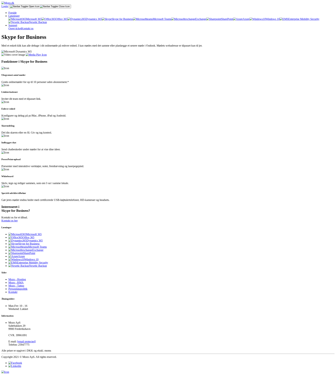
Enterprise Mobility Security (303, 18)
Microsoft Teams (162, 18)
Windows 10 (273, 18)
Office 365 (62, 18)
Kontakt (12, 291)
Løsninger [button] (14, 15)
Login (4, 6)
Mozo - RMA (16, 282)
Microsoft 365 (34, 18)
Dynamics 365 (94, 18)
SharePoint (227, 18)
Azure (246, 18)
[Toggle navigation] (40, 6)
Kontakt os (27, 28)
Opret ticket (14, 28)
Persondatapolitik (17, 288)
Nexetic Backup (38, 22)
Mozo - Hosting (17, 279)
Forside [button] (12, 12)
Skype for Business (122, 18)
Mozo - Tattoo (16, 285)
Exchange (200, 18)
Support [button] (12, 25)
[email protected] (26, 341)
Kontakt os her (9, 220)
